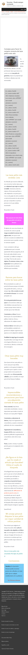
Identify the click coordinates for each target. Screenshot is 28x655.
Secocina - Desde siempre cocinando (15, 3)
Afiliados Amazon (5, 612)
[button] (22, 9)
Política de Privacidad (6, 608)
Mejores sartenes (5, 641)
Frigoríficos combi (5, 645)
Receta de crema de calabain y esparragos (10, 628)
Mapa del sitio (4, 606)
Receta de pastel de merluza (7, 621)
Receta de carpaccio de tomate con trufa (10, 624)
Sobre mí (3, 615)
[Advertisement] (14, 33)
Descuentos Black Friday (7, 637)
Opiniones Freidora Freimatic (8, 648)
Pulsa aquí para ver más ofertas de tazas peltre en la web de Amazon (14, 220)
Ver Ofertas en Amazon (14, 580)
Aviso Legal (4, 610)
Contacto (3, 613)
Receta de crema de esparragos (8, 632)
